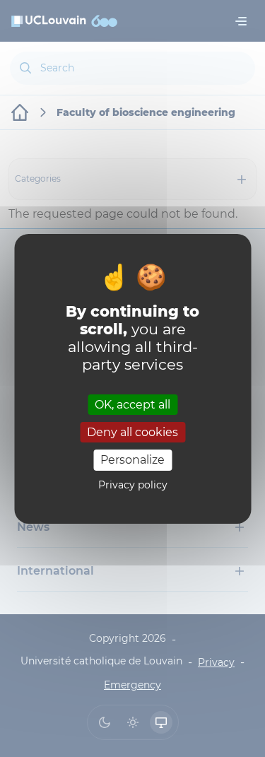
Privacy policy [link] (132, 485)
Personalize (132, 459)
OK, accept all (132, 404)
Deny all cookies (132, 432)
